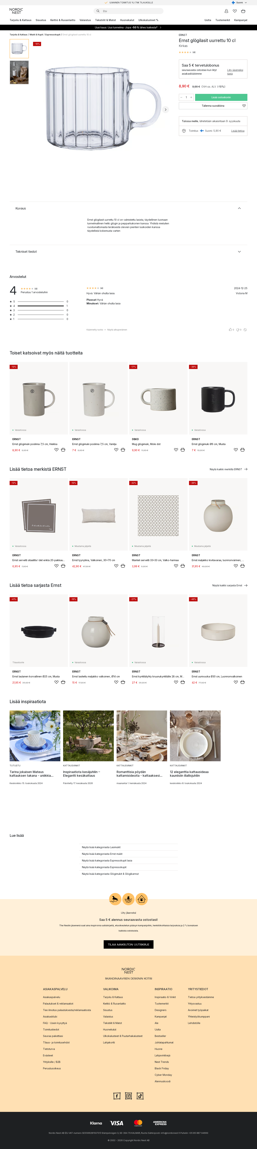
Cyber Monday (163, 1074)
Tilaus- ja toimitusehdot (56, 1042)
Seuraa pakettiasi (53, 1035)
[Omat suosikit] (235, 11)
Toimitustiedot (51, 1029)
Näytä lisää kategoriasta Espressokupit (104, 867)
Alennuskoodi (162, 1081)
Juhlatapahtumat (164, 1042)
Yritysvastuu (195, 1003)
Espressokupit (52, 34)
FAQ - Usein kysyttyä (55, 1022)
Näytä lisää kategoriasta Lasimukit (101, 847)
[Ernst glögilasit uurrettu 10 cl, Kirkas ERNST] (103, 109)
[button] (187, 52)
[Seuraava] (165, 109)
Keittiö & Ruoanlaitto (62, 20)
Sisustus (41, 20)
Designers (160, 1009)
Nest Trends (162, 1061)
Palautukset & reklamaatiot (58, 1003)
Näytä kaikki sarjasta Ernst (227, 585)
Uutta (208, 20)
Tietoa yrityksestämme (201, 996)
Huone (158, 1048)
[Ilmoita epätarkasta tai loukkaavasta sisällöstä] (245, 330)
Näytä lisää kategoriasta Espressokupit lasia (107, 860)
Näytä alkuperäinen (117, 329)
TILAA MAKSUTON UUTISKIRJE (128, 944)
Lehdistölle (194, 1022)
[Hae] (98, 11)
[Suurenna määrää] (191, 97)
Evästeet (48, 1055)
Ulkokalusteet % (148, 20)
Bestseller (160, 1035)
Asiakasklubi (50, 1016)
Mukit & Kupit (36, 34)
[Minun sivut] (226, 11)
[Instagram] (128, 1095)
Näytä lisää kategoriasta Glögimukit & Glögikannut (110, 873)
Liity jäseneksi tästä (235, 71)
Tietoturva (49, 1048)
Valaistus (85, 20)
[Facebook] (117, 1095)
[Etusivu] (16, 11)
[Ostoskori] (243, 11)
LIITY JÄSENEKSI (121, 2)
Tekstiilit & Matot (105, 20)
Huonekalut (127, 20)
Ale (156, 1022)
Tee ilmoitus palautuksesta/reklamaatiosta (67, 1009)
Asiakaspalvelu (51, 996)
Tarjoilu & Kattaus (20, 20)
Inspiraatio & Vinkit (165, 996)
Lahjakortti (109, 1042)
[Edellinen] (40, 109)
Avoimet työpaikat (198, 1009)
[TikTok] (140, 1095)
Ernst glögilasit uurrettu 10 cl (77, 34)
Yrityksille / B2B (51, 1061)
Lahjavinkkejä (162, 1055)
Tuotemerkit (222, 20)
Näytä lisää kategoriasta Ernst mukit (102, 853)
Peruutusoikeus (52, 1068)
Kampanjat (240, 20)
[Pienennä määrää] (181, 97)
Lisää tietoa (237, 130)
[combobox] (239, 2)
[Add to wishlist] (56, 449)
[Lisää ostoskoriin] (63, 449)
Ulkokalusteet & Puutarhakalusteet (122, 1035)
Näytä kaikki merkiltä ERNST (226, 469)
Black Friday (162, 1068)
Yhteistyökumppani (199, 1016)
